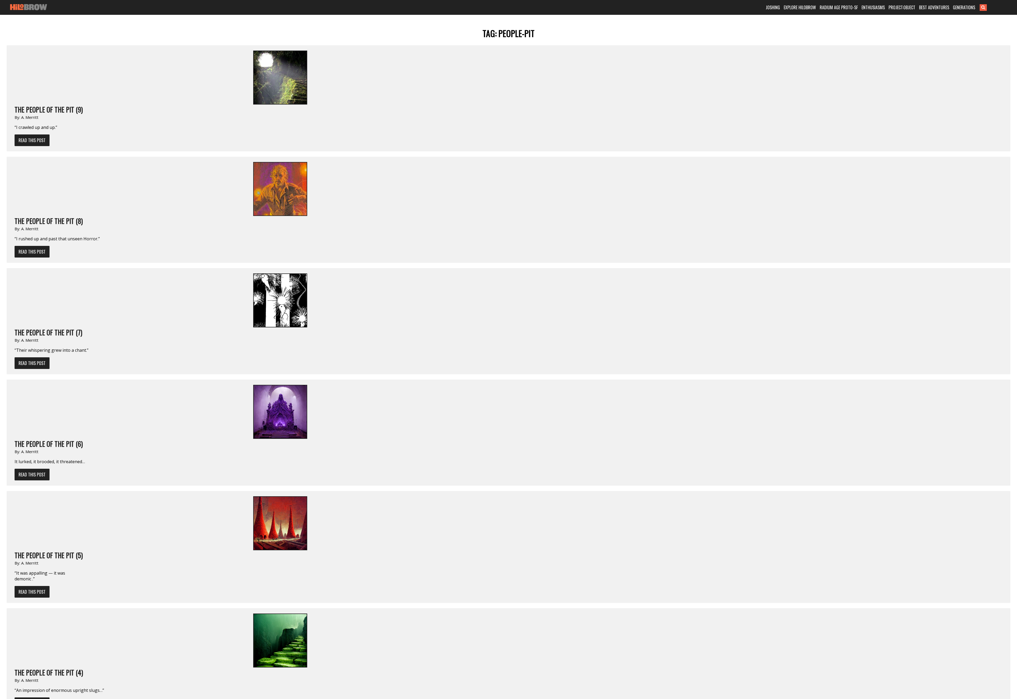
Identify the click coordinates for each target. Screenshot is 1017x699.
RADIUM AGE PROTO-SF (839, 7)
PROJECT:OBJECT (902, 7)
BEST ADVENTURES (934, 7)
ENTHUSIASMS (873, 7)
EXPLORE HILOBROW (800, 7)
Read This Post (32, 140)
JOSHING (773, 7)
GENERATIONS (964, 7)
